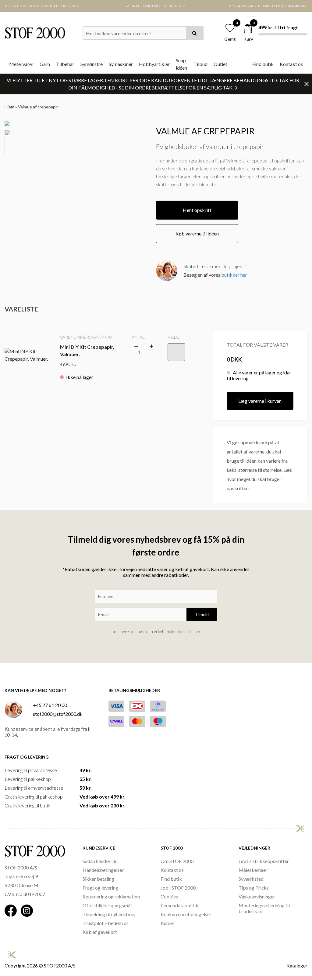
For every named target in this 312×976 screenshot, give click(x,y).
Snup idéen (181, 64)
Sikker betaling (98, 879)
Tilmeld (202, 614)
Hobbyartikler (154, 64)
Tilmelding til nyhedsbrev (109, 914)
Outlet (220, 64)
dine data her (188, 631)
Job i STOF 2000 (178, 887)
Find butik (263, 64)
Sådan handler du (100, 861)
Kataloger (296, 965)
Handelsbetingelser (103, 870)
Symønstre (91, 64)
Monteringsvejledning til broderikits (264, 908)
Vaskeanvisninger (257, 896)
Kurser (168, 923)
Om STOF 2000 (177, 861)
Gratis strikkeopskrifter (264, 861)
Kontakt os (291, 64)
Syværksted (251, 879)
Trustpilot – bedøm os (106, 923)
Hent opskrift (197, 210)
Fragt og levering (100, 887)
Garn (45, 64)
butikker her (234, 275)
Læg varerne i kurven (260, 401)
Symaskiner (121, 64)
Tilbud (200, 64)
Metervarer (21, 64)
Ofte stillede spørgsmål (107, 905)
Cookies (169, 896)
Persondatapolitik (179, 905)
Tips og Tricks (254, 887)
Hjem (9, 106)
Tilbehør (65, 64)
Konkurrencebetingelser (186, 914)
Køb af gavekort (100, 932)
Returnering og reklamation (111, 896)
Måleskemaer (253, 870)
